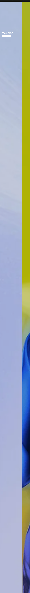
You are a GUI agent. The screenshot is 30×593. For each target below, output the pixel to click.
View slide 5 (18, 591)
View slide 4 (16, 591)
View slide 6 (21, 591)
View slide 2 (11, 591)
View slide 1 (9, 591)
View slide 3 (14, 591)
